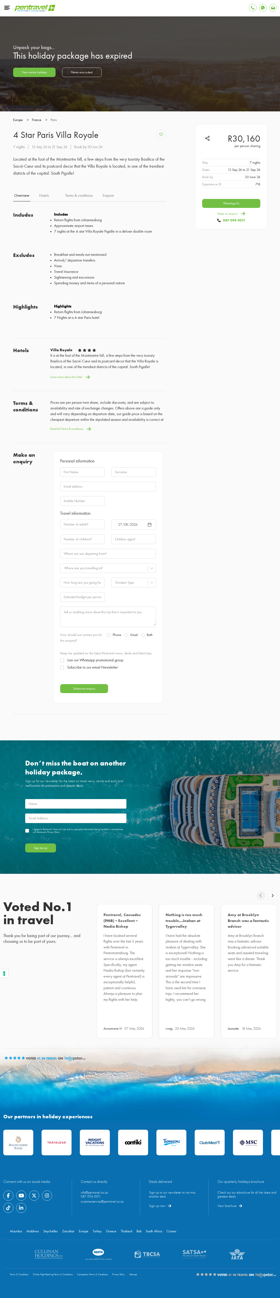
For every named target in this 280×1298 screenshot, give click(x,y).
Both (150, 635)
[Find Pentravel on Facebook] (8, 1196)
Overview (21, 195)
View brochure (226, 1206)
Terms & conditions (79, 195)
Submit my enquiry (84, 688)
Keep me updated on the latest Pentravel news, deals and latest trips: (106, 653)
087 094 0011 (234, 220)
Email (134, 635)
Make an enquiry (227, 214)
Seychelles (50, 1231)
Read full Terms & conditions (66, 429)
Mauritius (16, 1231)
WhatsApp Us (231, 203)
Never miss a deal (82, 72)
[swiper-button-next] (272, 895)
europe (21, 120)
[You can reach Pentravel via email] (273, 8)
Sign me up (40, 848)
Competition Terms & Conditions (92, 1274)
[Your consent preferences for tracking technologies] (4, 973)
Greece (111, 1231)
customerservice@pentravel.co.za (102, 1201)
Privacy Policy (118, 1274)
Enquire (108, 195)
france (39, 120)
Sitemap (133, 1274)
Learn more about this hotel (66, 377)
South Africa (154, 1231)
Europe (83, 1231)
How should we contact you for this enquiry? (81, 638)
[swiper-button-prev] (261, 895)
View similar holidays (34, 72)
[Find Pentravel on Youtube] (21, 1196)
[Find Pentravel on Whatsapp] (263, 8)
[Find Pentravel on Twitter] (34, 1196)
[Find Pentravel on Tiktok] (8, 1208)
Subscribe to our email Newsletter (92, 667)
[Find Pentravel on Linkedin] (21, 1208)
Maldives (32, 1231)
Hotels (44, 195)
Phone (117, 635)
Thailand (126, 1231)
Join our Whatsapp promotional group (95, 660)
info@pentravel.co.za (94, 1192)
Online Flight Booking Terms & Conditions (53, 1274)
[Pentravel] (34, 11)
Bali (138, 1231)
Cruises (171, 1231)
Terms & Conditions (19, 1274)
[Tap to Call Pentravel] (253, 8)
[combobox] (64, 568)
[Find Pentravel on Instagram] (47, 1196)
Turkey (97, 1231)
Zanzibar (68, 1231)
